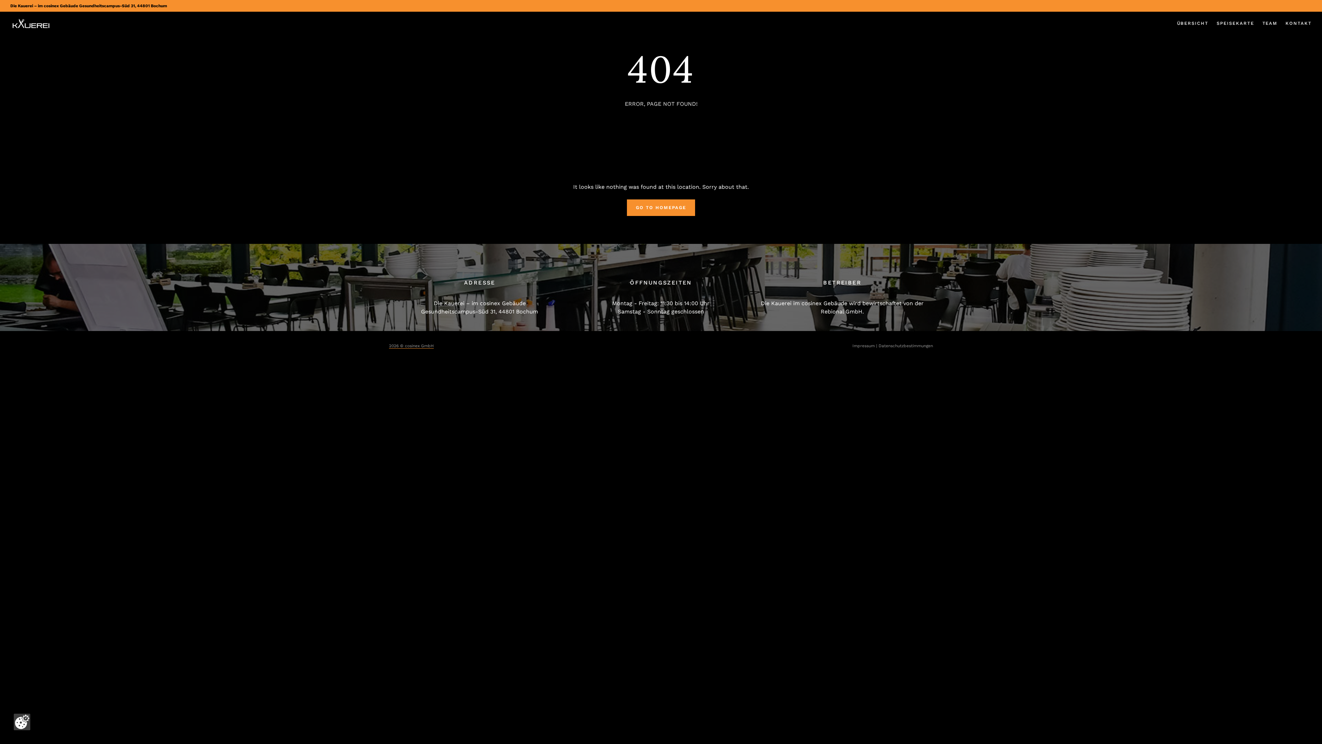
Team (1270, 23)
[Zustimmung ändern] (22, 722)
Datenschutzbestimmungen (906, 345)
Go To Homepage (661, 207)
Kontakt (1299, 23)
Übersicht (1193, 23)
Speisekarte (1235, 23)
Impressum (863, 345)
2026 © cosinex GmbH (411, 345)
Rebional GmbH (841, 311)
